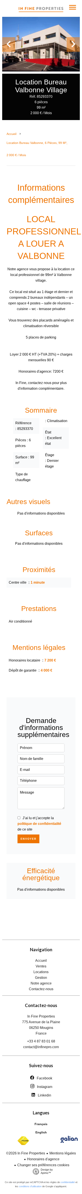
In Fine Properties (41, 1016)
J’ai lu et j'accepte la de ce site (39, 823)
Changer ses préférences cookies (43, 1165)
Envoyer (29, 838)
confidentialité (68, 1182)
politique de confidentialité (39, 824)
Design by (47, 1171)
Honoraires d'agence (43, 1159)
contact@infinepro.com (41, 1047)
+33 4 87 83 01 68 (41, 1041)
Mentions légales (62, 1153)
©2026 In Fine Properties (25, 1153)
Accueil (11, 134)
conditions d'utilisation (30, 1186)
